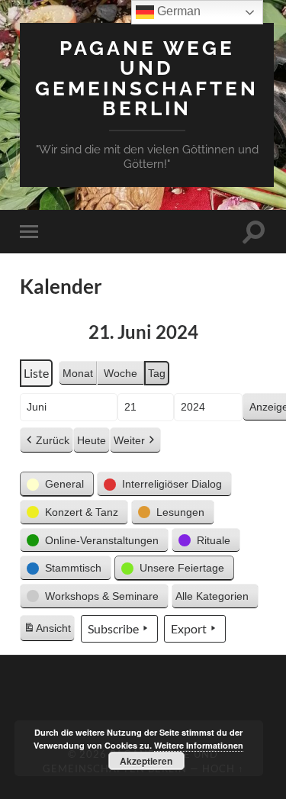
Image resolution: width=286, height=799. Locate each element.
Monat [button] (78, 373)
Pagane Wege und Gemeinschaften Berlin (147, 78)
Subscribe (113, 628)
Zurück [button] (52, 440)
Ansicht (49, 632)
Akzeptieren (146, 761)
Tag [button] (156, 373)
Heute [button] (91, 440)
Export (189, 628)
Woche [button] (120, 373)
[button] (57, 484)
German (177, 11)
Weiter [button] (129, 440)
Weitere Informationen (198, 745)
